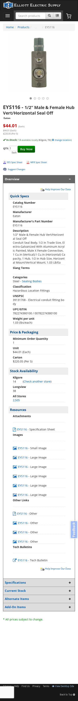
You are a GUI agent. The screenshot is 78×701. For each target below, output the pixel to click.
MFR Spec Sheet (38, 162)
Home (10, 27)
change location (62, 139)
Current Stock (15, 591)
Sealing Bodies (32, 281)
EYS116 (22, 429)
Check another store (37, 381)
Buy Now (26, 149)
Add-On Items (15, 607)
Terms (46, 686)
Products (23, 27)
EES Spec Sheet (14, 162)
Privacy (36, 686)
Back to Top (66, 695)
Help (16, 686)
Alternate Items (17, 599)
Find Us (26, 686)
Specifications (15, 582)
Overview (12, 179)
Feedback (74, 529)
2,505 (16, 400)
